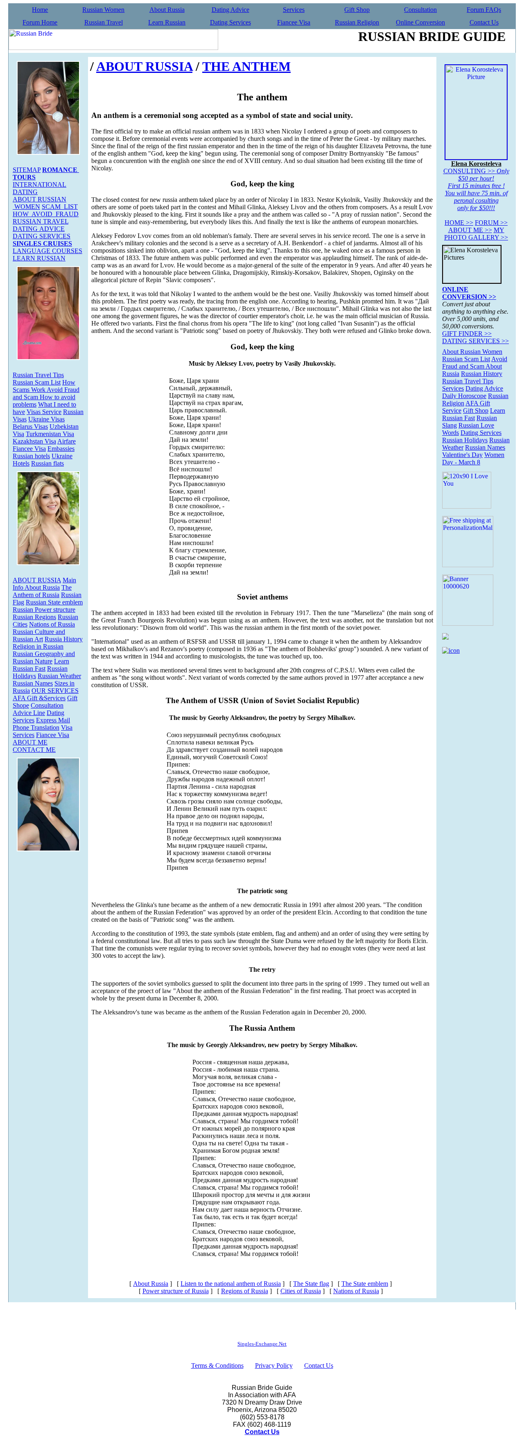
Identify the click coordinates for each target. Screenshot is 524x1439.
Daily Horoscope (464, 395)
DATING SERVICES (41, 236)
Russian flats (47, 463)
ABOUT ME (30, 742)
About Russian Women (472, 351)
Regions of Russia (244, 1290)
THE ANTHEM (246, 66)
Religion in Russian (38, 646)
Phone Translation (36, 727)
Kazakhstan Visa (34, 441)
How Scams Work (44, 386)
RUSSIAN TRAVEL (40, 221)
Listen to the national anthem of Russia (231, 1283)
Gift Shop (357, 9)
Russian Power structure (44, 609)
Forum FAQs (484, 9)
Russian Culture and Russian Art (39, 635)
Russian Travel (103, 22)
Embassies (61, 448)
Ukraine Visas (46, 419)
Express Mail (53, 720)
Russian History (481, 373)
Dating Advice (230, 9)
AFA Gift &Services (39, 698)
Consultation (420, 9)
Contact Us (484, 22)
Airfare (66, 441)
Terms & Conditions (217, 1365)
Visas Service (44, 411)
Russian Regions (34, 616)
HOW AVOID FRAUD (46, 213)
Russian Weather (59, 675)
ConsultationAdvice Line (38, 709)
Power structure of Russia (175, 1290)
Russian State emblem (54, 602)
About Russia (167, 9)
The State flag (311, 1283)
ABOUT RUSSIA (37, 580)
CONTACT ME (34, 749)
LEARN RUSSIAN (39, 258)
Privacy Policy (274, 1365)
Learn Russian (166, 22)
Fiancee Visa (293, 22)
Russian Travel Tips (38, 374)
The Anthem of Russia (42, 591)
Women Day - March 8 (473, 458)
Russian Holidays (465, 440)
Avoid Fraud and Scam (474, 362)
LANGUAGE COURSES (47, 250)
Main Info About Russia (44, 584)
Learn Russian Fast (41, 665)
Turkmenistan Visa (50, 433)
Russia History (64, 639)
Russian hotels (31, 456)
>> (459, 222)
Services (294, 9)
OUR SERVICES (55, 690)
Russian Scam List (37, 382)
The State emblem (364, 1283)
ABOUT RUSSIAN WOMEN (39, 203)
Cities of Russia (300, 1290)
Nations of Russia (52, 624)
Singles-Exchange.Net (262, 1344)
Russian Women (103, 9)
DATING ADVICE (39, 228)
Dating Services (230, 22)
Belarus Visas (30, 426)
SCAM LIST (60, 206)
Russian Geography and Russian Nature (44, 657)
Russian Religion (357, 22)
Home (40, 9)
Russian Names (33, 683)
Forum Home (40, 22)
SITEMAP (27, 169)
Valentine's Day (462, 454)
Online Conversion (420, 22)
